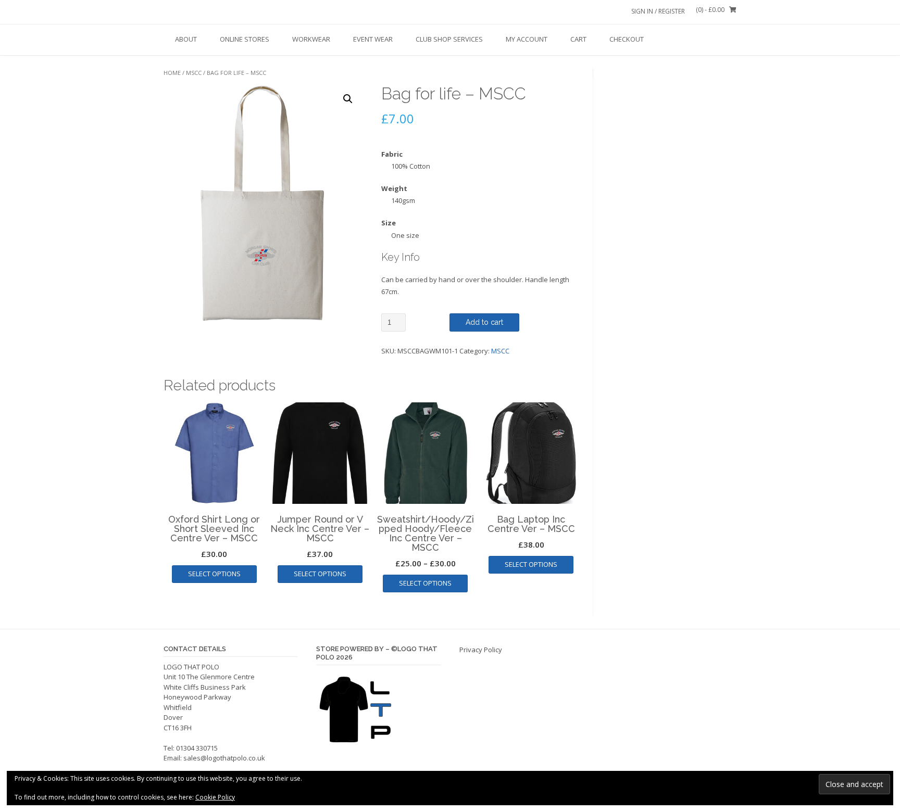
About (186, 39)
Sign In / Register (658, 11)
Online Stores (244, 39)
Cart (578, 39)
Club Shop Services (449, 39)
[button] (348, 99)
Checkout (626, 39)
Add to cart (484, 322)
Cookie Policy (215, 797)
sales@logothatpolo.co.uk (224, 758)
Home (172, 73)
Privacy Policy (480, 649)
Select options (214, 573)
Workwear (311, 39)
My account (526, 39)
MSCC (194, 73)
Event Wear (373, 39)
